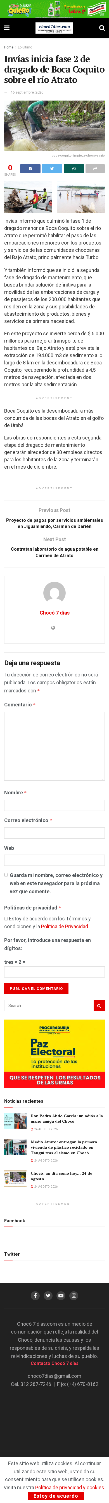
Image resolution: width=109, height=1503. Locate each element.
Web (9, 848)
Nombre (15, 792)
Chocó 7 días (55, 613)
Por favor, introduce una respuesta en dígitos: (47, 944)
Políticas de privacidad (32, 908)
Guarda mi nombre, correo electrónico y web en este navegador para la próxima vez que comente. (56, 883)
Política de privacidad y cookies (69, 1487)
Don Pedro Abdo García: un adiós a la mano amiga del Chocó (67, 1118)
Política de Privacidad (64, 926)
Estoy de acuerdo (56, 1496)
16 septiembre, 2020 (27, 92)
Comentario (20, 705)
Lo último (25, 47)
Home (8, 47)
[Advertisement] (54, 1428)
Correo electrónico (28, 820)
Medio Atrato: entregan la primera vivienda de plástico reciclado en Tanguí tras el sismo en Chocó (64, 1147)
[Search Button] (99, 1005)
